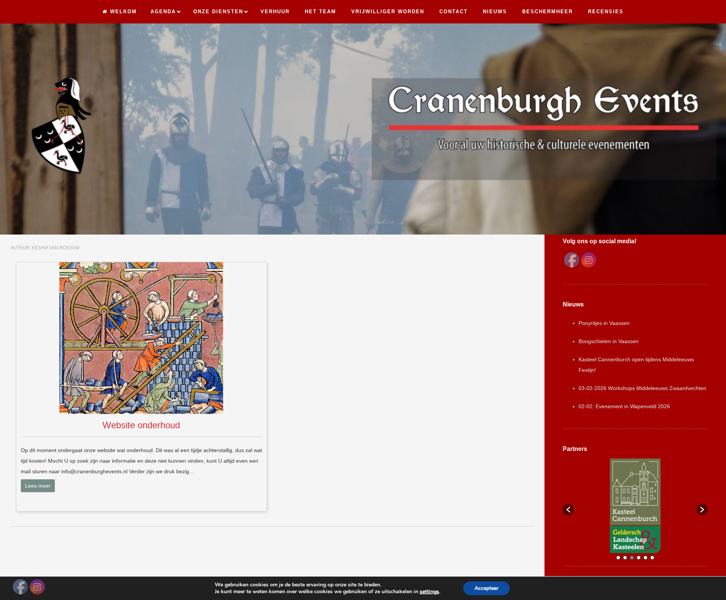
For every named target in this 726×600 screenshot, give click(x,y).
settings (429, 591)
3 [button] (632, 557)
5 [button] (645, 557)
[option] (635, 506)
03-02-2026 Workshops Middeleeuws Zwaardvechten (642, 388)
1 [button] (618, 557)
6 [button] (652, 557)
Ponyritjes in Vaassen (604, 323)
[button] (568, 509)
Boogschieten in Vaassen (609, 341)
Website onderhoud (141, 425)
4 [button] (638, 557)
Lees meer (38, 486)
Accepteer (486, 588)
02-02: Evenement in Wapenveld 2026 (624, 406)
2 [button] (625, 557)
